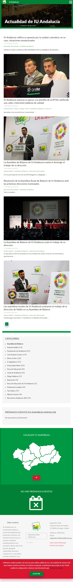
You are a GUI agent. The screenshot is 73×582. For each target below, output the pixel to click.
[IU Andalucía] (4, 2)
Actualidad (14, 26)
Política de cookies (57, 545)
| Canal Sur (48, 109)
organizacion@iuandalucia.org (60, 538)
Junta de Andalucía (14, 373)
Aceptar (36, 574)
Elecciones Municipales (11, 46)
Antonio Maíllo (8, 171)
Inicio (7, 26)
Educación (11, 380)
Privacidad (62, 543)
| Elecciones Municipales (36, 171)
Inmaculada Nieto (13, 365)
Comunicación (8, 109)
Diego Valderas (12, 376)
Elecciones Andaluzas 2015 (17, 398)
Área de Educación (14, 369)
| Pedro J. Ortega (18, 109)
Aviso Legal (54, 543)
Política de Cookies (56, 568)
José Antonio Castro (14, 355)
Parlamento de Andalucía (16, 351)
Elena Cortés (12, 358)
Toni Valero (11, 391)
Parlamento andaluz (14, 387)
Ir (36, 477)
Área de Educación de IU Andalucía (20, 384)
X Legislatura (12, 362)
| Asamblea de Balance (26, 46)
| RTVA (26, 109)
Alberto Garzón (13, 394)
